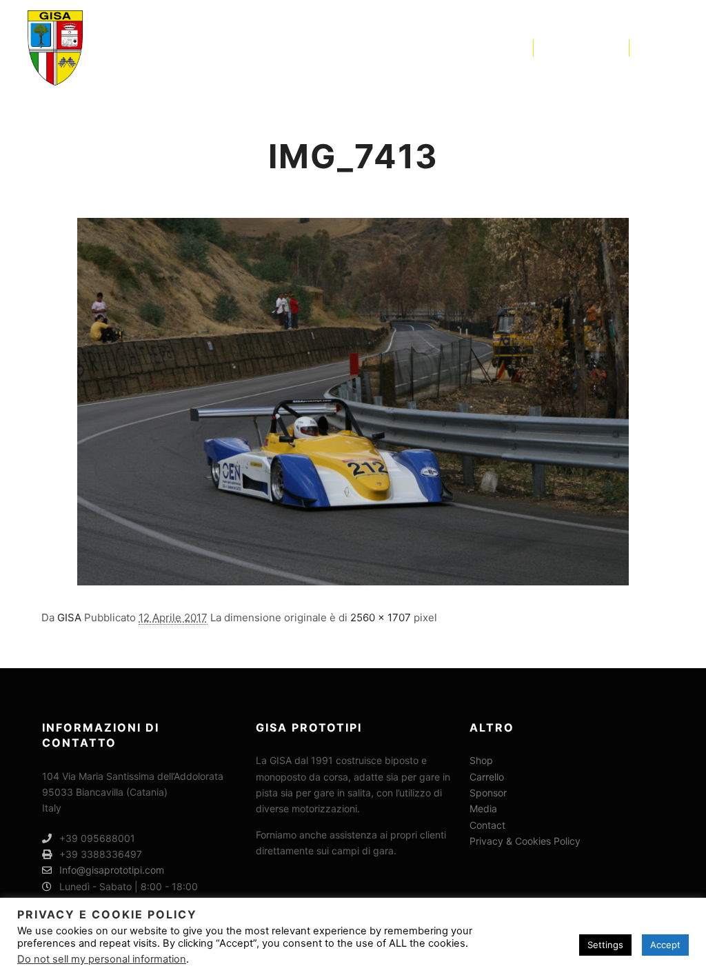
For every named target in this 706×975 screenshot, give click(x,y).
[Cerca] (556, 48)
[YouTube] (669, 48)
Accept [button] (665, 944)
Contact (487, 825)
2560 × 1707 (380, 617)
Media (483, 808)
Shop (481, 760)
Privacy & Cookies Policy (525, 841)
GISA (69, 617)
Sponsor (488, 792)
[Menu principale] (606, 48)
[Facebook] (649, 48)
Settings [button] (605, 944)
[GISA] (55, 48)
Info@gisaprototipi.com (111, 870)
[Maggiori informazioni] (581, 48)
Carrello (487, 777)
